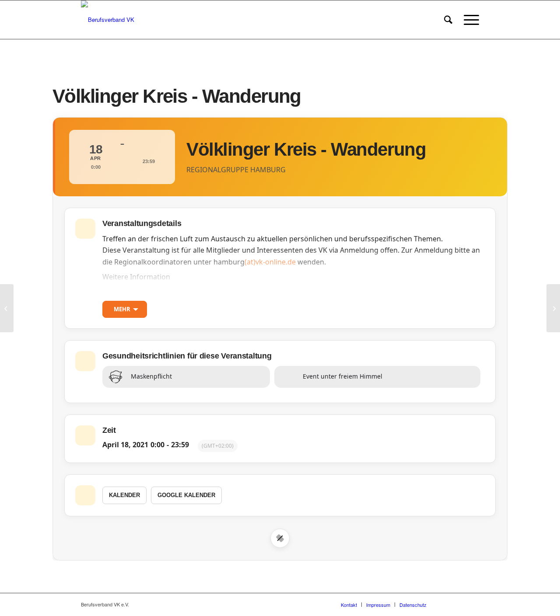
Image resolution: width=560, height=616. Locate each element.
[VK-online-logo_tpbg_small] (107, 19)
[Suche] (448, 19)
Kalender (124, 495)
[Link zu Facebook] (446, 604)
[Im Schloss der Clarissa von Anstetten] (7, 308)
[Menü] (468, 19)
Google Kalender (186, 495)
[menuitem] (448, 19)
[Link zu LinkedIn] (472, 604)
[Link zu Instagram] (459, 604)
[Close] (280, 538)
